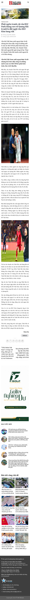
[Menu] (2, 2)
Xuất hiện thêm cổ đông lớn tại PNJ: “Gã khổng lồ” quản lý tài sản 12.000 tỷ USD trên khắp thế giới (18, 454)
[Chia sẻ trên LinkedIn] (22, 341)
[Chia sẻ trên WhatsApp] (7, 341)
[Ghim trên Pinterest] (19, 341)
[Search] (28, 2)
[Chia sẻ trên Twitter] (13, 341)
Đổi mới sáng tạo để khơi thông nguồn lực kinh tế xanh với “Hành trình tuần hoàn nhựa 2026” (18, 431)
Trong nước (4, 21)
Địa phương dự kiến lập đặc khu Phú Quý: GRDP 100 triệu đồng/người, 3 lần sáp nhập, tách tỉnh (22, 353)
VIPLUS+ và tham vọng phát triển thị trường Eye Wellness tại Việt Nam (17, 446)
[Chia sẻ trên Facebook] (10, 341)
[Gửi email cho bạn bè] (16, 341)
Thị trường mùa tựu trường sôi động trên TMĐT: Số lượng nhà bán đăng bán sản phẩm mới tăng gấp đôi (18, 439)
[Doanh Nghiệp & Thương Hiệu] (15, 3)
